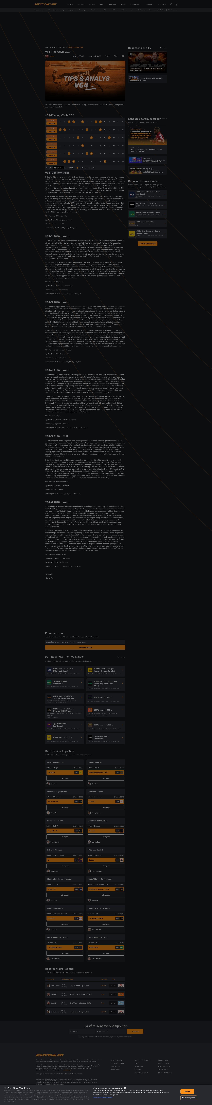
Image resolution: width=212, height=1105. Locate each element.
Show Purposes (188, 1098)
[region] (106, 1095)
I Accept (187, 1092)
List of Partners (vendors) (102, 1097)
